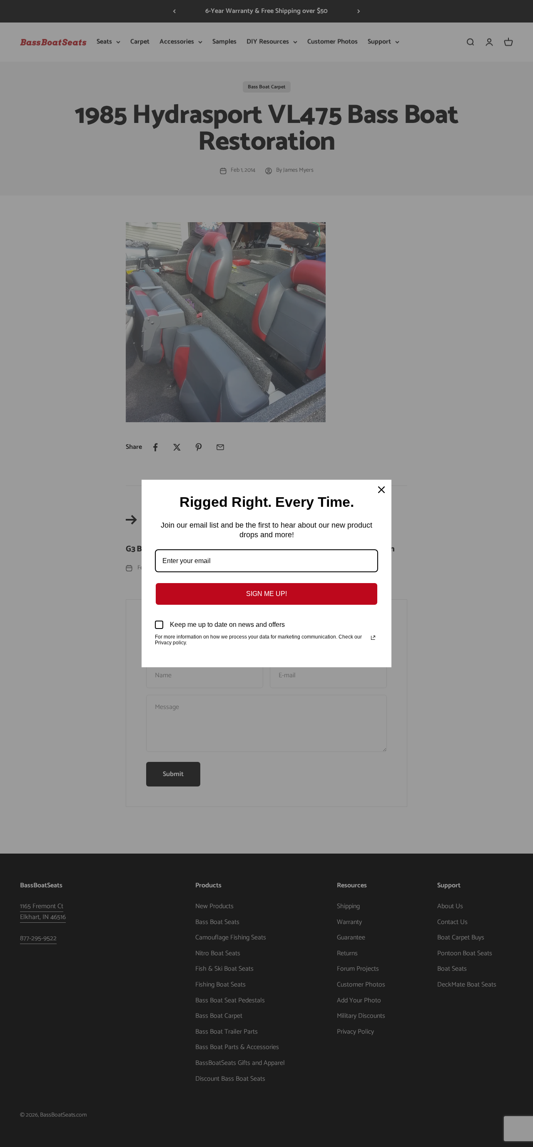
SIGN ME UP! (266, 593)
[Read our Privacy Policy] (373, 638)
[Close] (381, 490)
